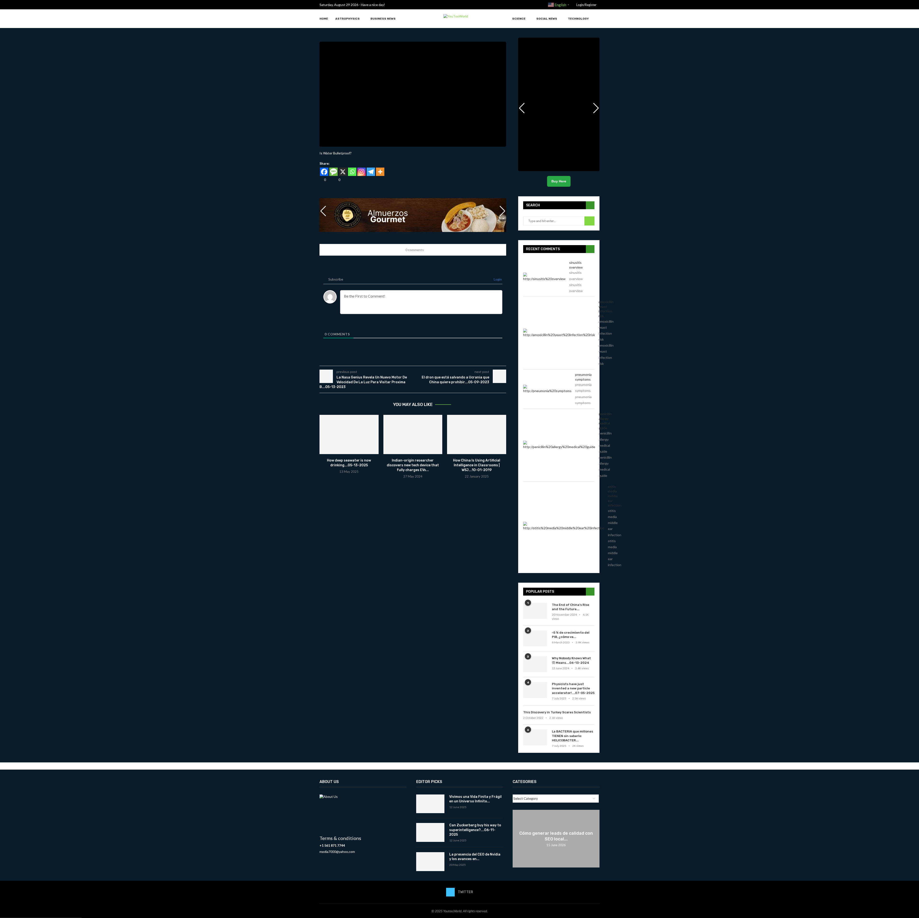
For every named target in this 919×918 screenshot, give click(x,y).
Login (497, 279)
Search (589, 220)
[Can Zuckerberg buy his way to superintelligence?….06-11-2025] (430, 832)
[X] (343, 172)
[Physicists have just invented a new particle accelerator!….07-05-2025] (535, 690)
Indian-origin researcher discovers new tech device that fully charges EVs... (413, 465)
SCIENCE (519, 18)
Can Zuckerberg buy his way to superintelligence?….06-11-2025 (475, 830)
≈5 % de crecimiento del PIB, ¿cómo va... (570, 635)
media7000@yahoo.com (337, 852)
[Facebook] (324, 172)
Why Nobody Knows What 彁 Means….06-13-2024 (571, 660)
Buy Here (558, 181)
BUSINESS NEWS (383, 18)
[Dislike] (335, 180)
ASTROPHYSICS (347, 18)
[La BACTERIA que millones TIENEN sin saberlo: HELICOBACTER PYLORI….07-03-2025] (535, 737)
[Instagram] (361, 172)
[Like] (321, 180)
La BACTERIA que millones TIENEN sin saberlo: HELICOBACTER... (572, 736)
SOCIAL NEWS (546, 18)
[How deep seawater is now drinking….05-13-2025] (349, 434)
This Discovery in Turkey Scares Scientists (557, 712)
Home (323, 18)
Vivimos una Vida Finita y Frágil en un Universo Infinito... (475, 799)
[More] (380, 172)
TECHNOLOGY (578, 18)
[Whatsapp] (352, 172)
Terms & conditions (340, 838)
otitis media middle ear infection (614, 495)
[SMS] (333, 172)
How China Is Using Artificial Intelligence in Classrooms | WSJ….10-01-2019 (476, 465)
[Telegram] (371, 172)
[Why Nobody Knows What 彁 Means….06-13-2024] (535, 664)
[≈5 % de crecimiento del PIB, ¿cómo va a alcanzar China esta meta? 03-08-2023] (535, 639)
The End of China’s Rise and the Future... (570, 607)
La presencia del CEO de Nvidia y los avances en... (474, 856)
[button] (502, 211)
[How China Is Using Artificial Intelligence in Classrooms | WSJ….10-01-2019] (476, 434)
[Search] (597, 19)
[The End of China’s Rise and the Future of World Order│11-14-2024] (535, 611)
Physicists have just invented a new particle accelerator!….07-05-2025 (573, 688)
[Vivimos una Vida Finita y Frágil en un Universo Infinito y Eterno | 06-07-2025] (430, 803)
